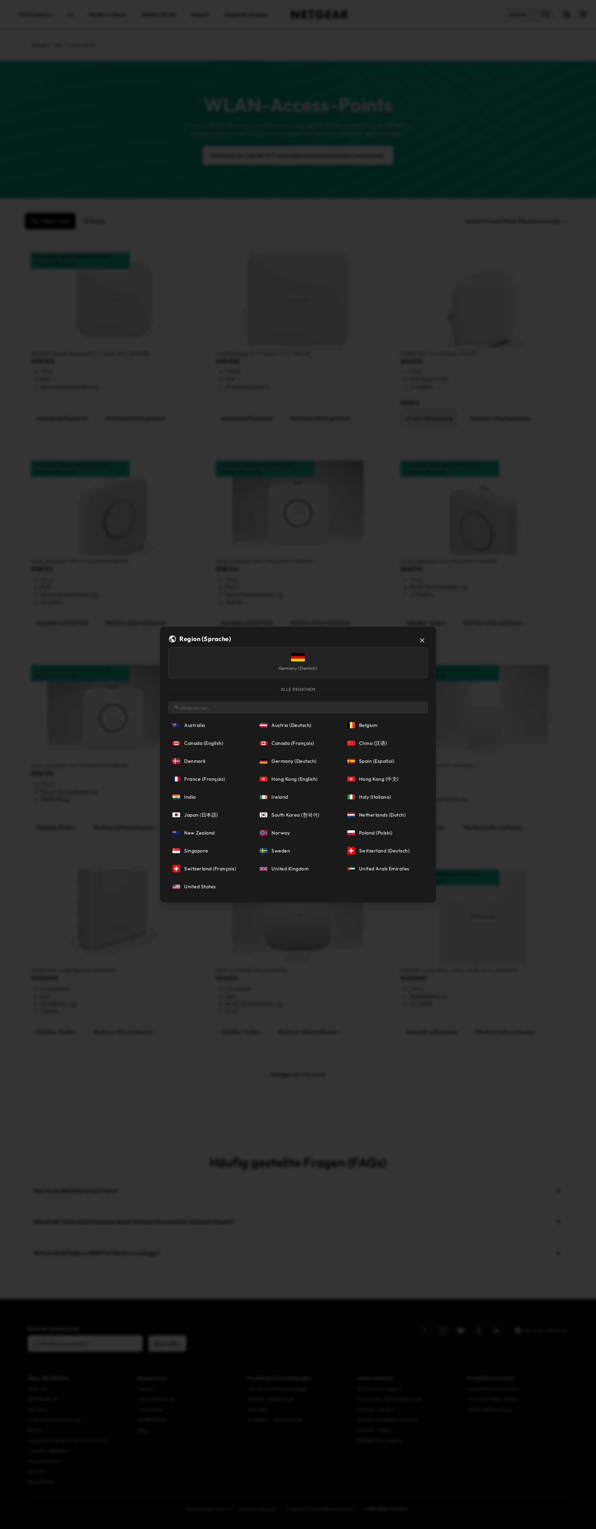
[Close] (422, 640)
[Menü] (585, 1477)
